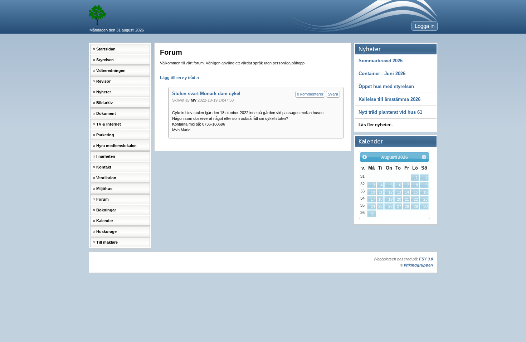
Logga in (424, 26)
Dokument (106, 113)
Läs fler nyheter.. (376, 124)
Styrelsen (105, 60)
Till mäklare (107, 242)
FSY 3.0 (426, 259)
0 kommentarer (310, 94)
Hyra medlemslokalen (116, 145)
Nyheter (103, 92)
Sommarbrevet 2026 (381, 60)
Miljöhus (104, 188)
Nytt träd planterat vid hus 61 (390, 112)
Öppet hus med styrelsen (386, 86)
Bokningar (106, 210)
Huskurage (106, 231)
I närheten (105, 156)
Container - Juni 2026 (382, 73)
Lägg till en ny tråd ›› (179, 77)
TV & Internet (108, 124)
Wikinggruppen (418, 265)
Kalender (104, 221)
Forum (102, 199)
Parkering (105, 135)
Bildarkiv (104, 103)
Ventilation (106, 178)
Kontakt (103, 167)
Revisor (103, 81)
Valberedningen (111, 70)
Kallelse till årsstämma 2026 (389, 99)
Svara (333, 94)
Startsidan (106, 49)
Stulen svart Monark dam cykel (206, 93)
